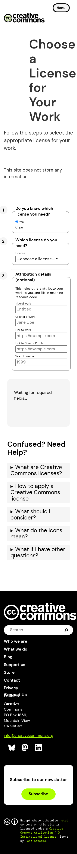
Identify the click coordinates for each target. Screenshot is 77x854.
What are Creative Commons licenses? (36, 470)
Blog (8, 656)
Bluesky (12, 747)
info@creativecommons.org (28, 735)
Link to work (23, 330)
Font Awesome (35, 841)
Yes (21, 222)
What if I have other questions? (37, 552)
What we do (15, 649)
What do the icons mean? (36, 533)
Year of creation (25, 356)
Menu (61, 8)
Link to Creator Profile (29, 343)
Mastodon (25, 747)
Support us (14, 664)
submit (66, 630)
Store (9, 672)
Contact (12, 680)
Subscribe (38, 794)
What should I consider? (30, 514)
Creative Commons (24, 18)
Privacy (11, 688)
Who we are (15, 641)
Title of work (23, 303)
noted (64, 820)
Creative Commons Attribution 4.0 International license (41, 832)
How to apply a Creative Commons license (35, 492)
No (21, 227)
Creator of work (25, 317)
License (20, 253)
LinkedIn (38, 747)
